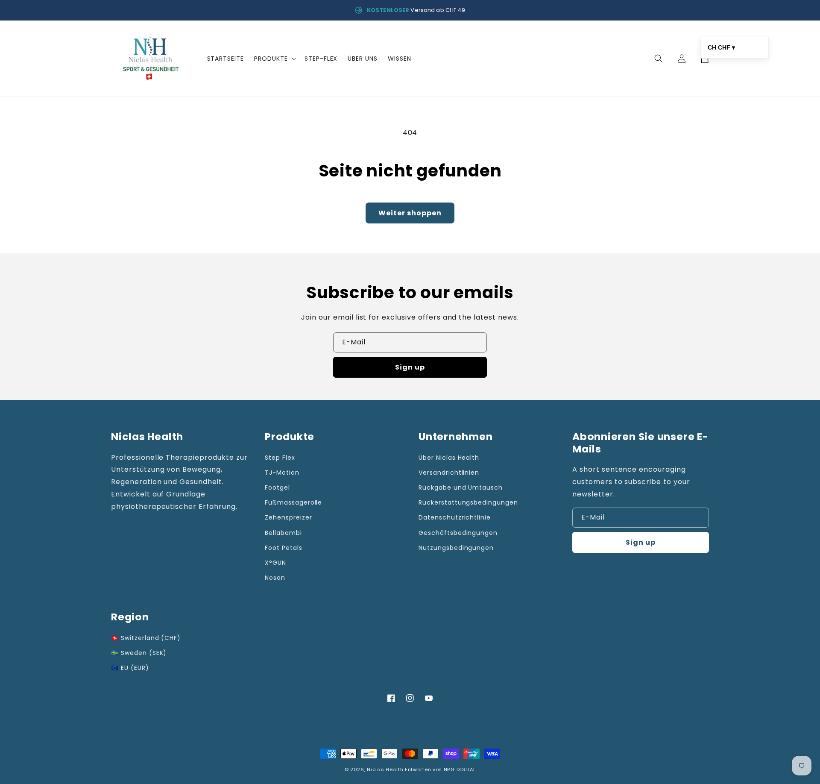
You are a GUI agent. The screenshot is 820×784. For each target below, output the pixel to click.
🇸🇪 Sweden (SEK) (139, 653)
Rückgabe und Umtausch (461, 487)
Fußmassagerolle (293, 502)
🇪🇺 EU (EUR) (130, 668)
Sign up (410, 367)
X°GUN (275, 562)
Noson (275, 577)
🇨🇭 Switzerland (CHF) (146, 638)
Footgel (277, 487)
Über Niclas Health (449, 457)
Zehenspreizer (288, 517)
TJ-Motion (282, 472)
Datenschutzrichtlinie (455, 517)
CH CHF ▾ (721, 47)
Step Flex (280, 457)
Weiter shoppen (410, 213)
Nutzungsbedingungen (456, 547)
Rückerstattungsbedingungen (468, 502)
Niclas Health (385, 769)
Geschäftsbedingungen (458, 533)
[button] (274, 59)
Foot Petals (283, 547)
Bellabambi (283, 533)
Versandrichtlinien (449, 472)
